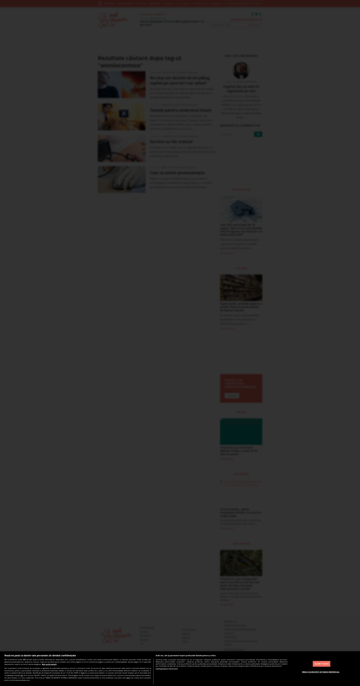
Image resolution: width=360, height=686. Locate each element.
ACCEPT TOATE (322, 664)
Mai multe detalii (49, 664)
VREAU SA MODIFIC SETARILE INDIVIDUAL (320, 672)
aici (22, 675)
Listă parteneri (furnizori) (167, 669)
